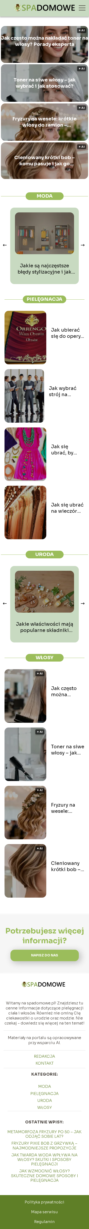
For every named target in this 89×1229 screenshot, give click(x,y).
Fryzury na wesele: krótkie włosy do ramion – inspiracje (44, 122)
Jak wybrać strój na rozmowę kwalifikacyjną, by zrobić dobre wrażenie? (66, 391)
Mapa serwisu (44, 1211)
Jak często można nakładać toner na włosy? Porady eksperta (44, 41)
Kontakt (45, 1063)
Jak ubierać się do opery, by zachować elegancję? (66, 333)
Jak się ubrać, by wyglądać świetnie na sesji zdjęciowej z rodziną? (66, 450)
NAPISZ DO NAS (44, 955)
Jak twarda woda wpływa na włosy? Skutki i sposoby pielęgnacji (44, 1160)
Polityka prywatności (44, 1202)
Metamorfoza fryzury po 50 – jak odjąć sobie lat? (44, 1134)
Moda (45, 196)
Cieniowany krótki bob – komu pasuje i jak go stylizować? (44, 161)
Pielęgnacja (44, 299)
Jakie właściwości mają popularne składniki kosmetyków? (44, 627)
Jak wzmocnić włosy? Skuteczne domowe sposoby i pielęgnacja (44, 1176)
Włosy (44, 658)
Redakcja (44, 1056)
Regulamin (44, 1221)
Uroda (44, 554)
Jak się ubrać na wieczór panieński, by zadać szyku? (67, 508)
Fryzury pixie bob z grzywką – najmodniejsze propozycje (44, 1145)
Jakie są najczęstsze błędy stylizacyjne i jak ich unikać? (44, 269)
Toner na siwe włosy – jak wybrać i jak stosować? (44, 83)
